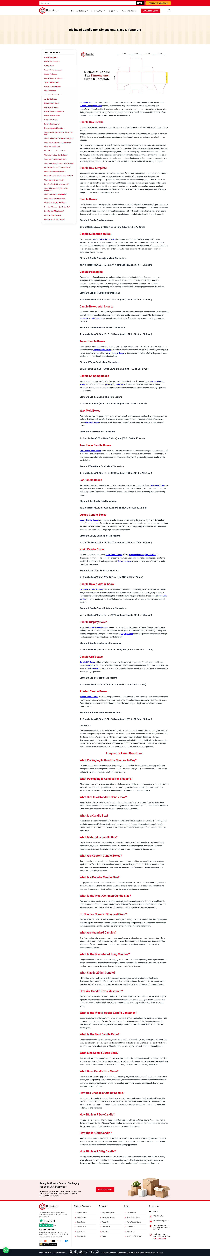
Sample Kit (130, 1231)
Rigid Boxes (81, 1236)
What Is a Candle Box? (52, 147)
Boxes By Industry (78, 11)
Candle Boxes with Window (54, 111)
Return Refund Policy (155, 1252)
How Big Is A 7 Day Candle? (54, 211)
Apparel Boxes (82, 1213)
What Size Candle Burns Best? (55, 199)
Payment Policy (141, 1252)
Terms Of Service (118, 1252)
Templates (130, 1227)
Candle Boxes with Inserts (53, 78)
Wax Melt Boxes (50, 91)
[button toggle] (6, 1250)
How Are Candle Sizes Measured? (56, 184)
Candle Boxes (49, 66)
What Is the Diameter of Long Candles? (58, 176)
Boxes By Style (97, 11)
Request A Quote (108, 1213)
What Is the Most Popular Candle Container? (56, 189)
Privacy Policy (106, 1252)
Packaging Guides (129, 11)
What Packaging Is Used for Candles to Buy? (58, 133)
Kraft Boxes (81, 1231)
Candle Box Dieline (50, 57)
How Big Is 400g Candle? (53, 215)
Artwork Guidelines (133, 1217)
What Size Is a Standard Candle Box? (57, 143)
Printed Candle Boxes (52, 124)
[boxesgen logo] (48, 1209)
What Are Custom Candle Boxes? (56, 155)
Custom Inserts (93, 668)
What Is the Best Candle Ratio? (55, 194)
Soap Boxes (81, 1222)
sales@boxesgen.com (161, 1221)
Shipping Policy (130, 1252)
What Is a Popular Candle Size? (55, 159)
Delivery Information (134, 1236)
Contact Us (106, 1227)
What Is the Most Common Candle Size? (59, 163)
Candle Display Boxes (52, 116)
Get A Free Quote (150, 11)
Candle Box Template (52, 62)
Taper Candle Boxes (51, 82)
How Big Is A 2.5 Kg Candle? (54, 219)
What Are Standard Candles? (54, 172)
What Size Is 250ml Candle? (54, 180)
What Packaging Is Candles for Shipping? (59, 138)
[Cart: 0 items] (169, 10)
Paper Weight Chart (134, 1222)
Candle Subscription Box (53, 70)
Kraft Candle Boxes (51, 107)
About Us (105, 1222)
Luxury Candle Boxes (51, 103)
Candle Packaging (50, 74)
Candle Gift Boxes (50, 120)
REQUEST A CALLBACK (158, 3)
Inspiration (113, 11)
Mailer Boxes (81, 1217)
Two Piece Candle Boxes (53, 95)
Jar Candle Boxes (50, 99)
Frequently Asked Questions (54, 128)
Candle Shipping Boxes (52, 87)
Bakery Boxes (82, 1227)
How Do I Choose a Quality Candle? (57, 207)
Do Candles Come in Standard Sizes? (57, 168)
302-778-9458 (158, 1216)
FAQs (104, 1236)
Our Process (131, 1213)
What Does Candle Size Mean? (55, 203)
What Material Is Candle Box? (54, 151)
